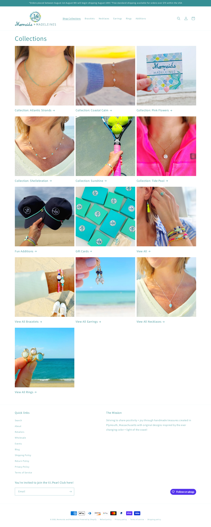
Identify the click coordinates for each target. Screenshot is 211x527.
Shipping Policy (23, 455)
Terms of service (137, 519)
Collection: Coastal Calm (92, 110)
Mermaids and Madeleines (68, 519)
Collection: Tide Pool (151, 181)
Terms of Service (23, 472)
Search (18, 420)
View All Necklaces (149, 321)
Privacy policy (121, 519)
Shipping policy (154, 519)
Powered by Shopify (88, 519)
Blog (17, 449)
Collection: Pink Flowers (153, 110)
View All (142, 251)
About (18, 426)
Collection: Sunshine (89, 181)
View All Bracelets (27, 321)
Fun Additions (24, 251)
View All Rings (24, 392)
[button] (178, 18)
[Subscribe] (70, 491)
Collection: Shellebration (31, 181)
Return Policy (22, 460)
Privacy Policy (22, 466)
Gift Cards (82, 251)
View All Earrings (87, 321)
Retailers (19, 431)
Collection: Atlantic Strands (33, 110)
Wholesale (20, 437)
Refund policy (106, 519)
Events (18, 443)
